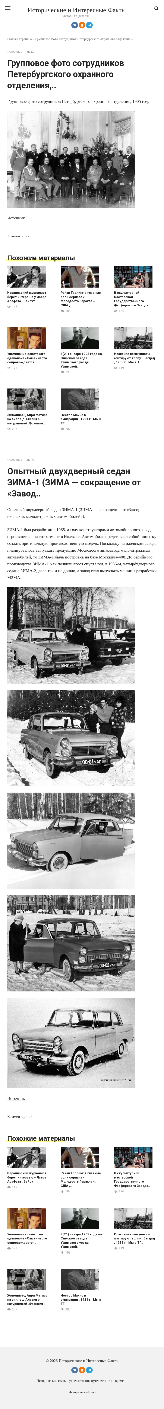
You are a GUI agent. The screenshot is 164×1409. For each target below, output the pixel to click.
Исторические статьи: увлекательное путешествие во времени (82, 1381)
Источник (16, 218)
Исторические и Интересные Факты (77, 9)
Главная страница (19, 39)
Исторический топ (82, 1392)
